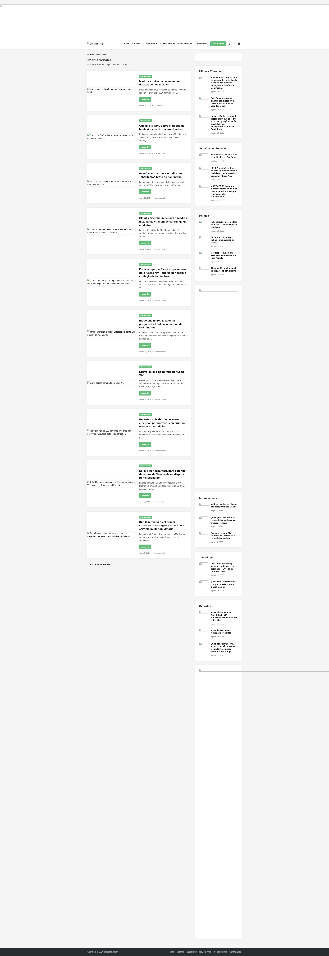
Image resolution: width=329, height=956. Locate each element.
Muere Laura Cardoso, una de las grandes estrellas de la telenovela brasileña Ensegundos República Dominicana (224, 82)
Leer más (145, 100)
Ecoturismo (151, 44)
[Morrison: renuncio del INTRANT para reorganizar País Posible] (204, 253)
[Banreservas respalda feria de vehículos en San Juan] (204, 155)
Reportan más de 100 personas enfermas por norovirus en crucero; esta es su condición (162, 423)
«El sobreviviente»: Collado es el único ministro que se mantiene (224, 224)
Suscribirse (218, 44)
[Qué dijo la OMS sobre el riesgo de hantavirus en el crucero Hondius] (204, 518)
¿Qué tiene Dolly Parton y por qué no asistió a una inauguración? (223, 584)
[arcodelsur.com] (164, 21)
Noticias (136, 44)
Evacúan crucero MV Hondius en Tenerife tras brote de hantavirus (223, 536)
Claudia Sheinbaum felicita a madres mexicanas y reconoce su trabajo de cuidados (163, 221)
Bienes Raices (185, 44)
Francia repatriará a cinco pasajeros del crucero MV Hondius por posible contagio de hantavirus (162, 273)
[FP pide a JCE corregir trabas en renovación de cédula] (204, 238)
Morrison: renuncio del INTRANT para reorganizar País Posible (224, 255)
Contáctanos (201, 44)
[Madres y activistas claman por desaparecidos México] (204, 504)
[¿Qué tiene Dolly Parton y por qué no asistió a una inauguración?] (204, 582)
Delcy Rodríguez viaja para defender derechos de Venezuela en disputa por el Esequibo (162, 474)
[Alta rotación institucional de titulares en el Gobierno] (204, 268)
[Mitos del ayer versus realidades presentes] (204, 630)
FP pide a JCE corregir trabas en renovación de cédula (222, 240)
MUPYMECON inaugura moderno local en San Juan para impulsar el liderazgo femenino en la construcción (224, 191)
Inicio (126, 44)
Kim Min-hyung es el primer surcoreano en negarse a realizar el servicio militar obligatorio (162, 525)
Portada (90, 55)
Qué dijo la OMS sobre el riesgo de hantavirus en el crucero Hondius (223, 520)
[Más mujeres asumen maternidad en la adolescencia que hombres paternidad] (204, 612)
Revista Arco (166, 44)
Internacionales (145, 76)
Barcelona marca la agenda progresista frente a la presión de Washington (160, 324)
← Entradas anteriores (98, 564)
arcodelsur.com (111, 952)
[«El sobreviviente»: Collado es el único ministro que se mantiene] (204, 222)
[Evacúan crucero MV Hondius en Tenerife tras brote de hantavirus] (204, 533)
